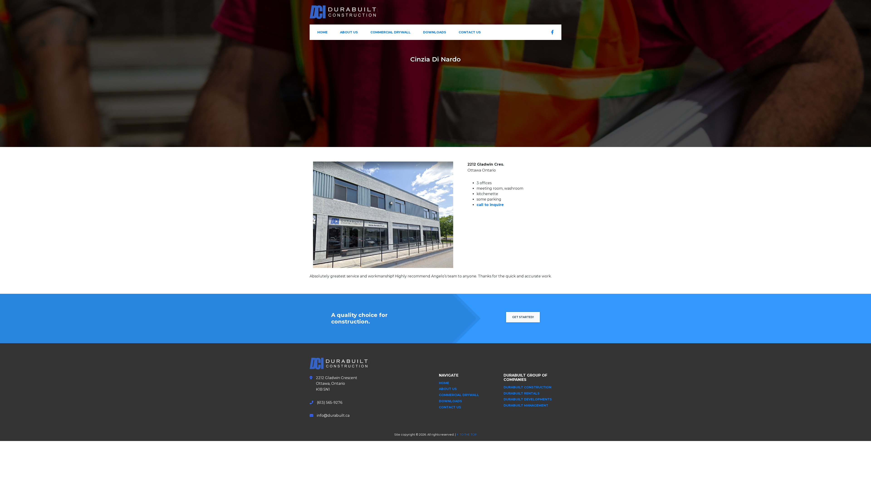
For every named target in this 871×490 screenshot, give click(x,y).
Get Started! (523, 317)
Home (322, 32)
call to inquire (490, 205)
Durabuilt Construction (527, 387)
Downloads (434, 32)
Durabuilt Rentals (522, 393)
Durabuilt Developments (528, 399)
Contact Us (470, 32)
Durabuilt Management (526, 405)
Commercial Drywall (390, 32)
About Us (349, 32)
